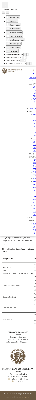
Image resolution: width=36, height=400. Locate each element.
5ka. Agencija (25, 397)
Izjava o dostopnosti (18, 337)
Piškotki (18, 335)
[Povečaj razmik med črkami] (31, 63)
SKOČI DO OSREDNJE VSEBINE (18, 68)
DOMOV (32, 78)
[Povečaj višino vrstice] (24, 60)
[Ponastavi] (3, 12)
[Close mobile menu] (33, 73)
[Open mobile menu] (33, 70)
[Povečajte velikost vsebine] (27, 54)
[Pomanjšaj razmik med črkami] (27, 63)
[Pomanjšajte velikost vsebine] (24, 54)
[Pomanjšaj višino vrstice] (21, 60)
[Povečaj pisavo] (26, 57)
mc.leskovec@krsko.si (19, 379)
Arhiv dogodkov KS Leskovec (18, 342)
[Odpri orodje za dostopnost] (5, 5)
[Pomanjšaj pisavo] (23, 57)
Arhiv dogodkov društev (18, 339)
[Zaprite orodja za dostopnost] (7, 12)
